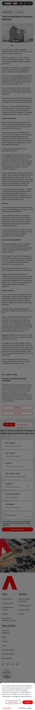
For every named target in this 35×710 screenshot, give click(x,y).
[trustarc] (29, 708)
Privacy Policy (6, 708)
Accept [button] (27, 702)
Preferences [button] (13, 702)
